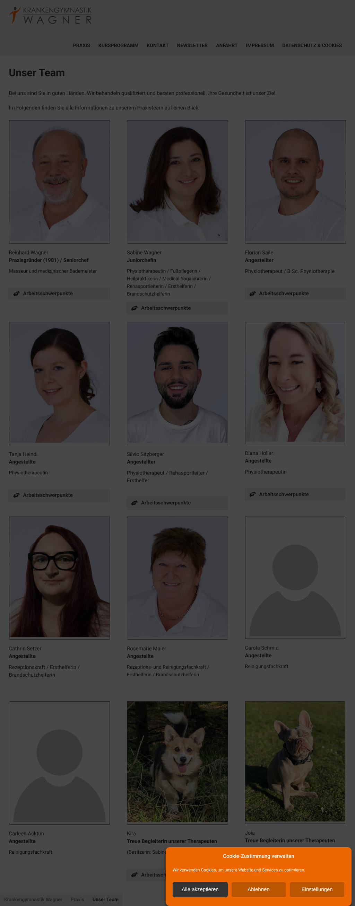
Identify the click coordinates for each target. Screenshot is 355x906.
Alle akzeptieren (200, 889)
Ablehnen (258, 889)
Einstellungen (317, 889)
